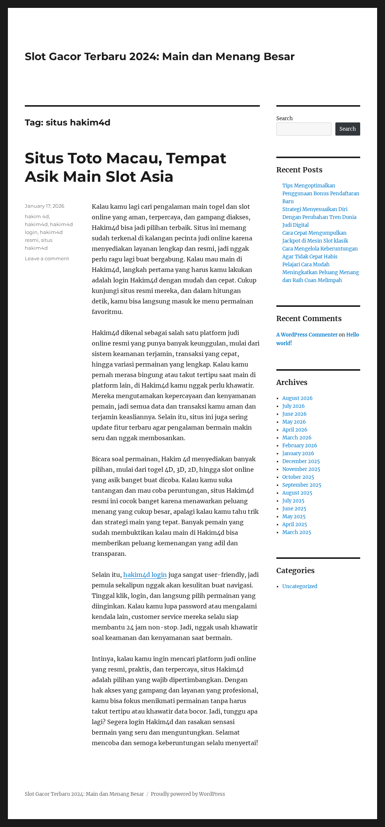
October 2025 (298, 477)
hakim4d (36, 224)
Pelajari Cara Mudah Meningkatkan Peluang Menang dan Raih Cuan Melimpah (320, 272)
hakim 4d (37, 216)
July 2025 (293, 501)
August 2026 (297, 398)
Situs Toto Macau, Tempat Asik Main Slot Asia (125, 167)
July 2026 (293, 406)
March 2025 (296, 532)
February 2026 (299, 445)
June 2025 (294, 509)
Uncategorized (299, 586)
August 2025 (297, 493)
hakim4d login (145, 574)
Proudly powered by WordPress (188, 794)
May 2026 (294, 422)
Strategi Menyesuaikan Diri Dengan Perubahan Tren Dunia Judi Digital (319, 217)
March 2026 (297, 438)
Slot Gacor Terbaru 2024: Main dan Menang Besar (160, 56)
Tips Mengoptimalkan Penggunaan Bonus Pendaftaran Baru (320, 194)
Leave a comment (47, 258)
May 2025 (294, 516)
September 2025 (301, 485)
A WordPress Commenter (307, 335)
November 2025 (301, 469)
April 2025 (294, 524)
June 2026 (294, 414)
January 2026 (298, 453)
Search (284, 118)
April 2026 (295, 430)
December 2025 (301, 461)
